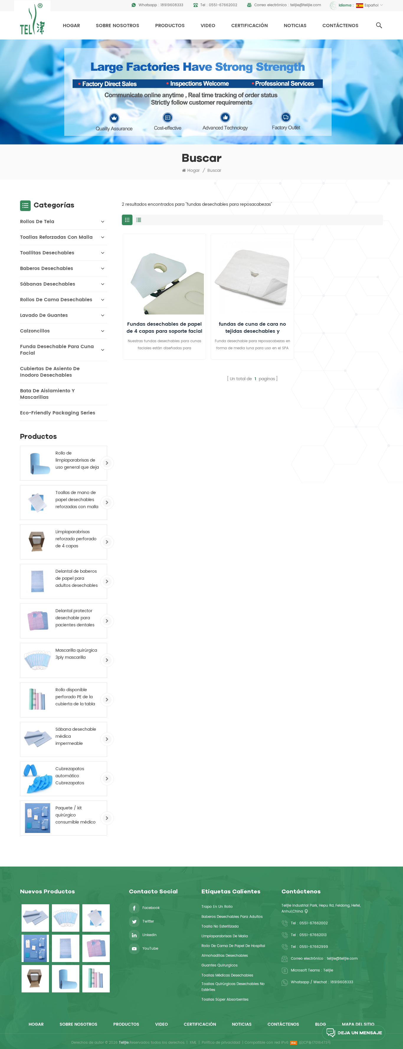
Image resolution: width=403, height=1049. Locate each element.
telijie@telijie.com (305, 5)
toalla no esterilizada (220, 926)
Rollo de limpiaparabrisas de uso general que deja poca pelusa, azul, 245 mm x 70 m (77, 460)
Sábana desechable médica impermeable (75, 736)
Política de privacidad (221, 1042)
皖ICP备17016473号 (315, 1042)
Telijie (328, 970)
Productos (170, 25)
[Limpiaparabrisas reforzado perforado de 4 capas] (38, 542)
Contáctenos (340, 25)
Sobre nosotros (117, 25)
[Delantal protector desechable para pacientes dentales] (38, 621)
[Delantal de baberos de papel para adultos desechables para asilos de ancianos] (38, 581)
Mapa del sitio (358, 1024)
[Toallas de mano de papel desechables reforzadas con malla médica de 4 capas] (38, 503)
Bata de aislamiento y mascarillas (47, 394)
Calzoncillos (35, 331)
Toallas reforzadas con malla (56, 237)
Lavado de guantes (44, 315)
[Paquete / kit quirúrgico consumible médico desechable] (38, 818)
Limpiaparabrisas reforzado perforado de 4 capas (75, 538)
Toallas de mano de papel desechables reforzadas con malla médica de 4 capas (76, 499)
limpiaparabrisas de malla (225, 936)
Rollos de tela (37, 221)
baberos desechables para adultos (232, 917)
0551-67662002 (223, 5)
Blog (320, 1024)
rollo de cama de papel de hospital (233, 946)
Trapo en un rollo (217, 907)
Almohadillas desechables (225, 956)
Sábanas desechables (47, 284)
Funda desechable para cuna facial (57, 350)
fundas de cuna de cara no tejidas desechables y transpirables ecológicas (252, 328)
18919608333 (171, 5)
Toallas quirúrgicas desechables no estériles (233, 987)
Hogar (71, 25)
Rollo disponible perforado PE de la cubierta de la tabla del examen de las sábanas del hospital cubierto (76, 697)
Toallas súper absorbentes (225, 999)
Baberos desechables (46, 268)
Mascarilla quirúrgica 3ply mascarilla (76, 654)
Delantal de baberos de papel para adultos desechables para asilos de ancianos (76, 578)
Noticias (295, 25)
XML (193, 1042)
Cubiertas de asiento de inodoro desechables (50, 372)
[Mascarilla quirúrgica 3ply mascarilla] (38, 660)
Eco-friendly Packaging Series (57, 413)
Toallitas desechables (47, 253)
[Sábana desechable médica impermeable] (38, 739)
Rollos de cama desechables (56, 300)
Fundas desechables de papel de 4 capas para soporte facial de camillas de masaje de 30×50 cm (164, 328)
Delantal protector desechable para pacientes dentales (74, 617)
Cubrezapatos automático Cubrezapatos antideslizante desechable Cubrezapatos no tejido (73, 776)
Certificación (249, 25)
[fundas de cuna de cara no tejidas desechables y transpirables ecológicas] (252, 275)
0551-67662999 (313, 947)
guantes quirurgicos (219, 965)
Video (208, 25)
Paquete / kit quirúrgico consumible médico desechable (75, 815)
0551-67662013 (313, 935)
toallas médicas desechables (227, 975)
